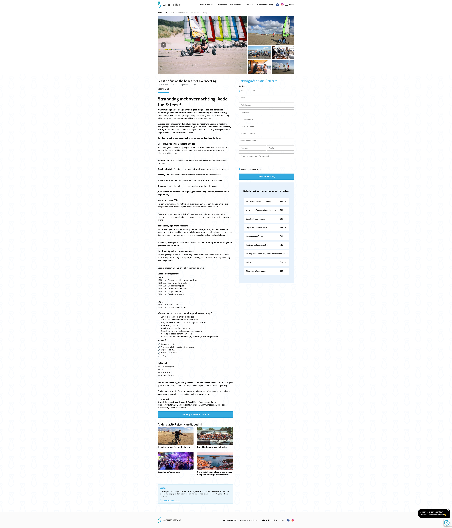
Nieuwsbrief (235, 4)
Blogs (281, 520)
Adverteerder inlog (264, 4)
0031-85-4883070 (230, 520)
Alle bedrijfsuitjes (269, 520)
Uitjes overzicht (206, 4)
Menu (291, 5)
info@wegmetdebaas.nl (249, 520)
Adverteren (221, 4)
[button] (202, 45)
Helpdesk (248, 4)
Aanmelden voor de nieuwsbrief (253, 169)
